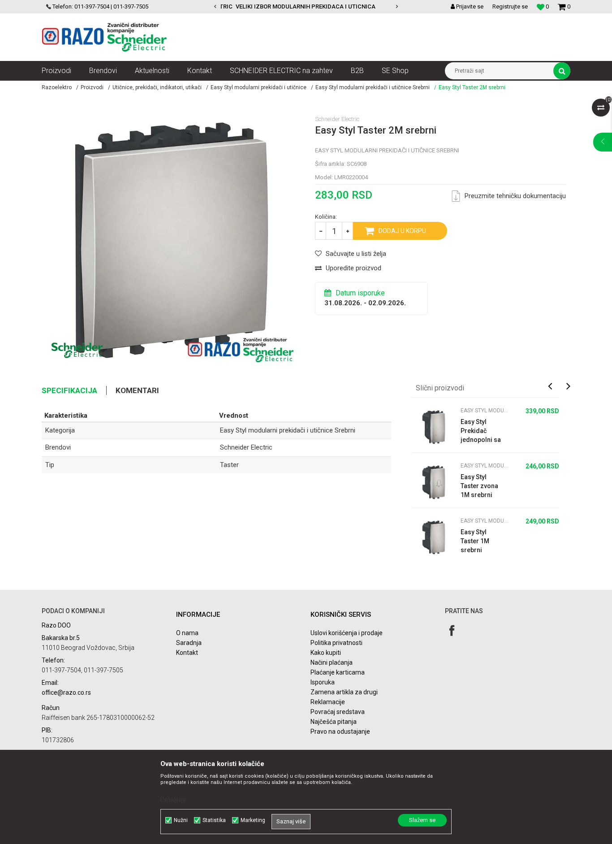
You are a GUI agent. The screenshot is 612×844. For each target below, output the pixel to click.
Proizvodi (92, 87)
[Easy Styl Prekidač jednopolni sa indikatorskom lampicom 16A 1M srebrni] (434, 427)
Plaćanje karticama (337, 672)
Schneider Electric (246, 447)
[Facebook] (452, 630)
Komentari (137, 390)
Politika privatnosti (336, 642)
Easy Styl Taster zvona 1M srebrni (479, 485)
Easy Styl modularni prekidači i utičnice (258, 87)
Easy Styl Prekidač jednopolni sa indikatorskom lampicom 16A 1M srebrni (481, 431)
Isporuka (322, 682)
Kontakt (187, 652)
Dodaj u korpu (402, 230)
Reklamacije (327, 701)
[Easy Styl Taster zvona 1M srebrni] (434, 482)
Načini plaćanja (331, 662)
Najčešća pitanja (333, 721)
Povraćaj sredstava (337, 711)
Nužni (181, 820)
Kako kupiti (325, 652)
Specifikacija (69, 390)
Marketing (253, 820)
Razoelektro (57, 87)
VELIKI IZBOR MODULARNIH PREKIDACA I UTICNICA (252, 6)
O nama (187, 632)
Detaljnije (173, 800)
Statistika (214, 820)
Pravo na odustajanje (340, 731)
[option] (253, 6)
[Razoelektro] (104, 37)
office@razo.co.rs (66, 692)
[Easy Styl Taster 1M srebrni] (434, 537)
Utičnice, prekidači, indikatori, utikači (157, 87)
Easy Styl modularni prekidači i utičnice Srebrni (372, 87)
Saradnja (189, 642)
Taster (229, 465)
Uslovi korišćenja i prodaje (346, 632)
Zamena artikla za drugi (344, 692)
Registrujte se (510, 6)
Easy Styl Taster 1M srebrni (475, 541)
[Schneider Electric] (77, 350)
